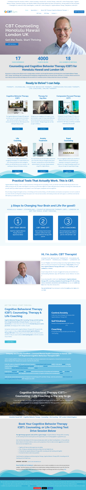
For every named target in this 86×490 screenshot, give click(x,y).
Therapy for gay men (44, 121)
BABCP (61, 373)
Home (26, 10)
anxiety (33, 73)
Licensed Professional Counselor (26, 366)
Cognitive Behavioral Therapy (15, 116)
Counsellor (28, 371)
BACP (61, 371)
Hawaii (63, 364)
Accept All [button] (50, 488)
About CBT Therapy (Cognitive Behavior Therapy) (54, 10)
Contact (54, 13)
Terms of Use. (33, 485)
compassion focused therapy (62, 281)
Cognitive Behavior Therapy (72, 73)
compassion (43, 188)
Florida (36, 368)
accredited (21, 371)
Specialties (34, 10)
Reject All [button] (44, 488)
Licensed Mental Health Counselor (43, 364)
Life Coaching (32, 75)
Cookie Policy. (80, 484)
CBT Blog (46, 13)
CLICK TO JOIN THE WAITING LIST (34, 461)
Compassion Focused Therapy (65, 116)
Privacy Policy (25, 485)
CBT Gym (38, 13)
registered (14, 371)
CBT (64, 121)
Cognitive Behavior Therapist (25, 329)
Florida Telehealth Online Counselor (20, 368)
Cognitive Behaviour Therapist (11, 373)
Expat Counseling (69, 164)
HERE (65, 469)
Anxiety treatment (50, 164)
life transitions (50, 73)
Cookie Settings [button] (37, 488)
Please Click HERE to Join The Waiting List (24, 465)
